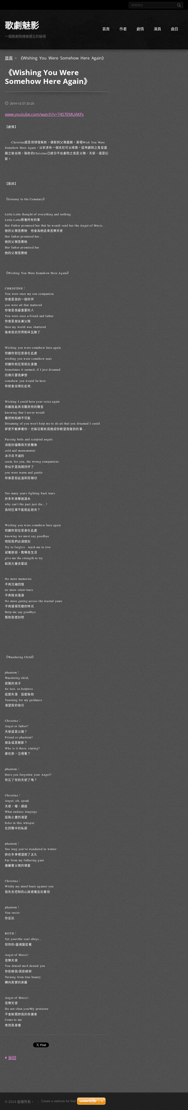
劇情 (140, 28)
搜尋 (179, 5)
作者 (123, 28)
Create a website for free (58, 1101)
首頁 (106, 28)
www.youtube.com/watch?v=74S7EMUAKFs (44, 114)
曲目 (174, 28)
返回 (12, 1057)
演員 (157, 28)
